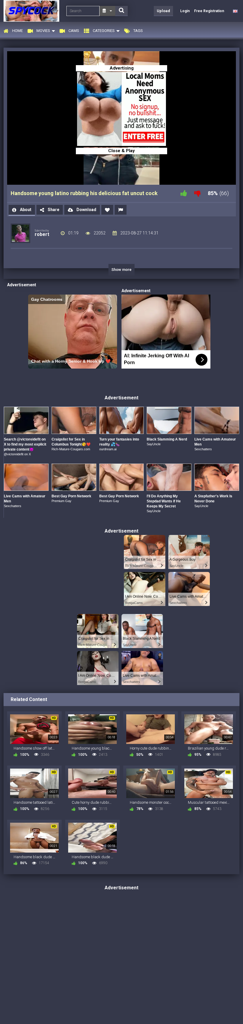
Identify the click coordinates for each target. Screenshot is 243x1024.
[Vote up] (183, 193)
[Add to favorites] (107, 210)
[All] (107, 11)
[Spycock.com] (33, 11)
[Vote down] (197, 193)
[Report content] (121, 210)
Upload (163, 11)
